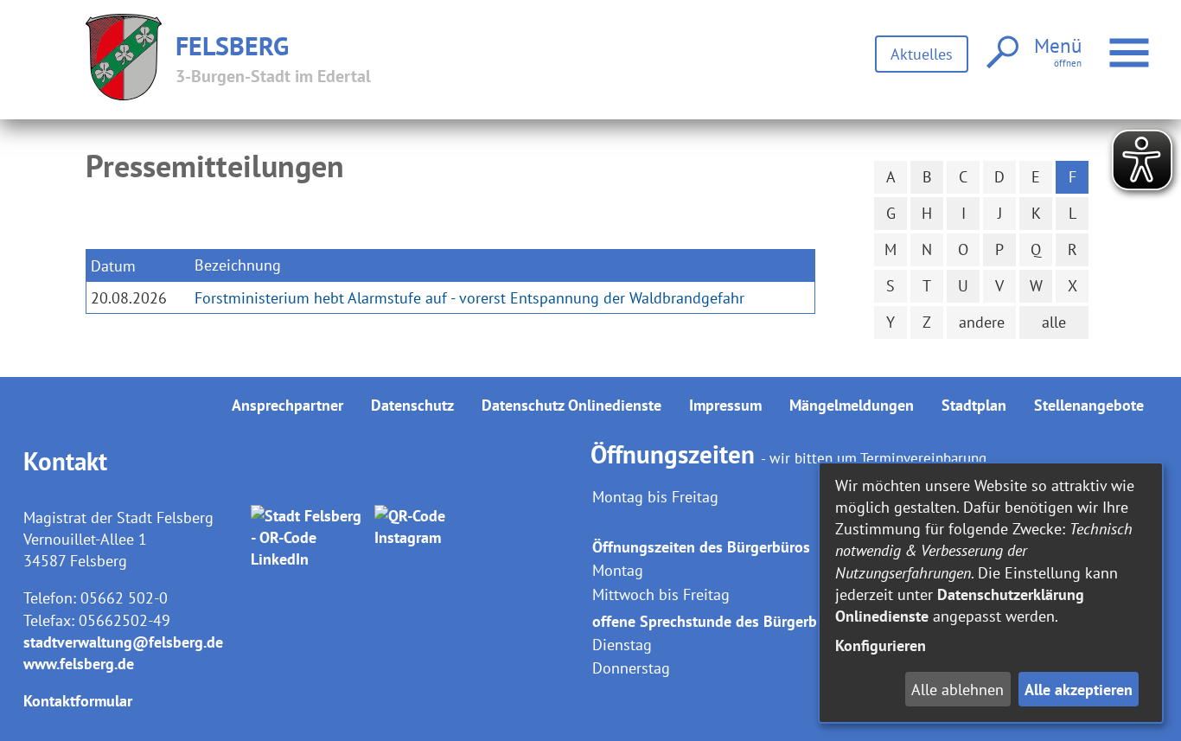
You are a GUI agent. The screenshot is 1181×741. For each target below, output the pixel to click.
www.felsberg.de (78, 664)
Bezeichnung (238, 265)
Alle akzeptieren (1079, 689)
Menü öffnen (1151, 42)
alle (1054, 322)
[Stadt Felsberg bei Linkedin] (309, 538)
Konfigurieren (880, 645)
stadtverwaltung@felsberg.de (123, 642)
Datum (113, 266)
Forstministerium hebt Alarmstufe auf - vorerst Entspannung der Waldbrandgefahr (469, 298)
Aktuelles (922, 54)
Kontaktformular (77, 701)
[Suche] (1001, 53)
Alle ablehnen (957, 689)
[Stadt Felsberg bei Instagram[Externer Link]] (432, 538)
